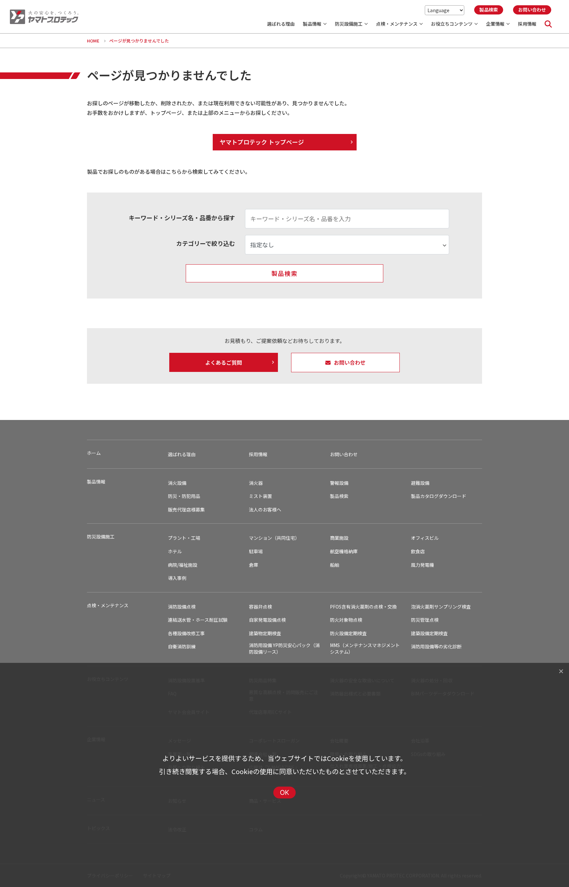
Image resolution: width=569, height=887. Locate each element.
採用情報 (527, 23)
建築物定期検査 (265, 633)
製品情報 (312, 23)
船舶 (334, 565)
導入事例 (177, 578)
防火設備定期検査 (348, 633)
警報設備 (339, 483)
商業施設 (339, 538)
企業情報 (495, 23)
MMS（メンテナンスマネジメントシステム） (365, 648)
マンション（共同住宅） (274, 538)
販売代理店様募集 (186, 510)
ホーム (94, 453)
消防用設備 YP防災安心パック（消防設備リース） (284, 648)
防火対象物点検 (346, 620)
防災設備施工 (349, 23)
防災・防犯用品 (184, 496)
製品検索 (339, 496)
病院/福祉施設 (182, 565)
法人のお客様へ (265, 510)
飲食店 (418, 551)
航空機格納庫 (344, 551)
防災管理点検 (425, 620)
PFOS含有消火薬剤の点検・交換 (363, 607)
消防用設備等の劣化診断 (436, 646)
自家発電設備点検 (267, 620)
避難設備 (420, 483)
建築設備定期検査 (429, 633)
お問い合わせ (344, 454)
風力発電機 (422, 565)
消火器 (256, 483)
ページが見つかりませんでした (139, 41)
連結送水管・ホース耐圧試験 (198, 620)
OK (284, 792)
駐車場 (256, 551)
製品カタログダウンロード (438, 496)
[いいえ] (560, 671)
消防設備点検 (182, 607)
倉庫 (253, 565)
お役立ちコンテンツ (452, 23)
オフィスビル (425, 538)
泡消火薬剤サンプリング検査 (441, 607)
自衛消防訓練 (182, 646)
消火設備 (177, 483)
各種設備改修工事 (186, 633)
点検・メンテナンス (397, 23)
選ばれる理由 (281, 23)
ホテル (175, 551)
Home (93, 41)
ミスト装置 (260, 496)
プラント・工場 (184, 538)
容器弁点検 (260, 607)
